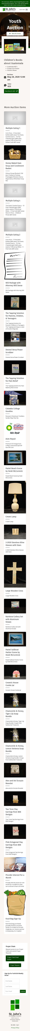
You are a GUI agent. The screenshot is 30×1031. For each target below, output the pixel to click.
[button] (23, 9)
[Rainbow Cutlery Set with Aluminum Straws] (15, 615)
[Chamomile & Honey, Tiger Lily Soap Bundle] (15, 710)
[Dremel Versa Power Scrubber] (15, 346)
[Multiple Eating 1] (15, 128)
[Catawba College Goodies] (15, 406)
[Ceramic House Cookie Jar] (15, 679)
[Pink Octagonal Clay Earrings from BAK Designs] (15, 840)
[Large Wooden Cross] (15, 577)
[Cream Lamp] (15, 502)
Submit (23, 991)
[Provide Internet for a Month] (15, 873)
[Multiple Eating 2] (15, 235)
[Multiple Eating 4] (15, 201)
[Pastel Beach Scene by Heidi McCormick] (15, 466)
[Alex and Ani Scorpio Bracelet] (15, 777)
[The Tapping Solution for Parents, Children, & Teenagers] (15, 313)
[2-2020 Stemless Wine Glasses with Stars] (15, 540)
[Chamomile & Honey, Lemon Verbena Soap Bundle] (15, 745)
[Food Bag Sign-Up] (15, 911)
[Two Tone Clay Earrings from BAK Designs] (15, 807)
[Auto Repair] (15, 435)
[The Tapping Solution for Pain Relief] (15, 375)
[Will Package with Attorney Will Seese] (15, 273)
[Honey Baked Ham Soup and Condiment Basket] (15, 164)
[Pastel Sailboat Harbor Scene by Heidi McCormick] (15, 648)
